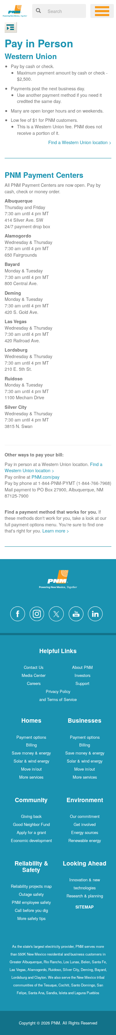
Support (82, 683)
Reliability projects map (31, 886)
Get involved (85, 824)
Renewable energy (84, 840)
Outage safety (31, 894)
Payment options (31, 737)
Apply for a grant (31, 832)
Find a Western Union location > (79, 142)
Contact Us (33, 667)
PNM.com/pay (45, 476)
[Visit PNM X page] (58, 613)
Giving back (31, 816)
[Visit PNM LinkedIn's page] (97, 613)
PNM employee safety (31, 902)
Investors (82, 675)
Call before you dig (31, 910)
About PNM (82, 667)
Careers (34, 683)
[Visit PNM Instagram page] (38, 613)
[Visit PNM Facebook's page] (19, 613)
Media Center (33, 675)
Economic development (31, 840)
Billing (31, 745)
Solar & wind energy (31, 761)
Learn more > (55, 530)
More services (31, 777)
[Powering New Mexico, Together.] (15, 10)
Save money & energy (31, 753)
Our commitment (85, 816)
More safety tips (31, 918)
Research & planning (85, 896)
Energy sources (84, 832)
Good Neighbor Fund (31, 824)
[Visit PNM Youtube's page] (78, 613)
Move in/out (31, 769)
